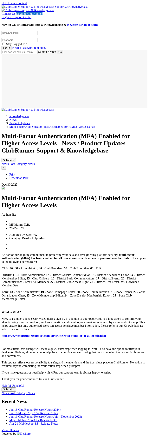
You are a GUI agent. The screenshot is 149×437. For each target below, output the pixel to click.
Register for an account (82, 24)
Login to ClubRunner (29, 13)
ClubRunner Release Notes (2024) (35, 409)
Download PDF (19, 178)
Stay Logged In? (16, 44)
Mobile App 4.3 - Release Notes (33, 423)
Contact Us (8, 13)
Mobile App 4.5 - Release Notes (33, 413)
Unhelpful (18, 385)
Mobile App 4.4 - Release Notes (33, 420)
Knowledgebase (19, 116)
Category (22, 163)
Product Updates (19, 123)
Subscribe (8, 160)
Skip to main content (14, 3)
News (12, 119)
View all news (10, 430)
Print (12, 174)
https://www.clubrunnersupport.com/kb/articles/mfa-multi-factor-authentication (54, 335)
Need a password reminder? (29, 47)
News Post (9, 163)
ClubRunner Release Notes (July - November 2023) (45, 416)
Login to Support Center (16, 17)
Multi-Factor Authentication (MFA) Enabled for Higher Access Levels (52, 126)
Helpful (7, 385)
